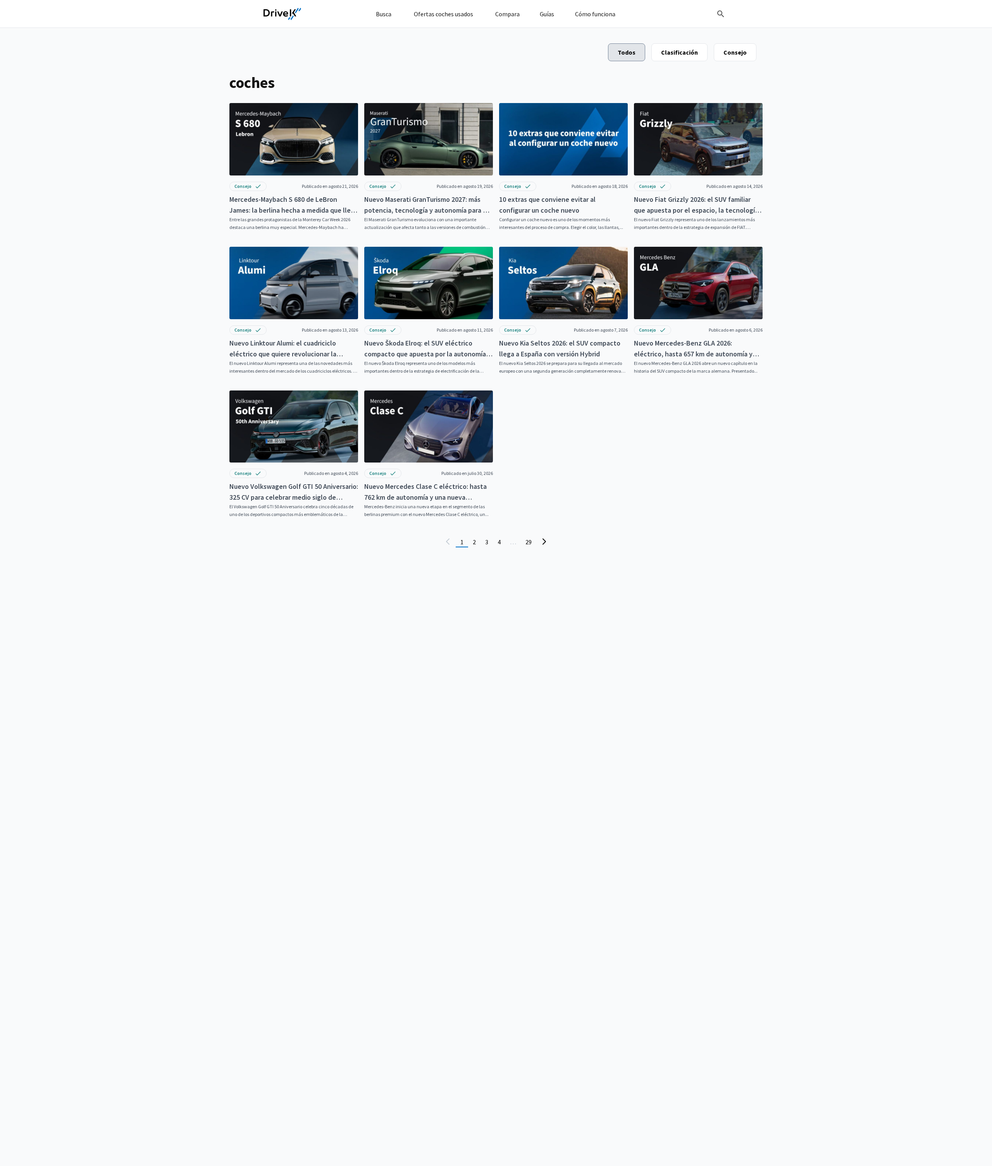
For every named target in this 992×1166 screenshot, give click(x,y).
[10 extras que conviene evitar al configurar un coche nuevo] (563, 167)
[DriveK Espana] (282, 14)
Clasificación (679, 52)
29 (528, 542)
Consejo (735, 52)
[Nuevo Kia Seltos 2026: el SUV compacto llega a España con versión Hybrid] (563, 311)
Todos (627, 52)
